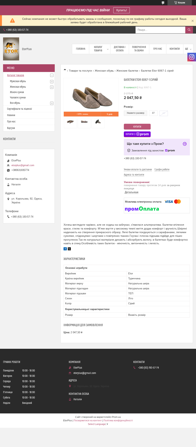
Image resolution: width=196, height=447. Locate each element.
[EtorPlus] (11, 48)
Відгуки (11, 128)
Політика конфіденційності (118, 420)
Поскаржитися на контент (88, 420)
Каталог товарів (98, 49)
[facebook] (65, 249)
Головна (80, 48)
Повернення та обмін (139, 49)
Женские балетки (127, 70)
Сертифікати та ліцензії (19, 109)
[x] (69, 249)
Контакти (175, 48)
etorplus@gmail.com (22, 165)
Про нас (157, 48)
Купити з (131, 134)
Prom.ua (116, 417)
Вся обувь (15, 103)
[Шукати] (189, 29)
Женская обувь (104, 70)
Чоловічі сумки (18, 97)
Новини (11, 115)
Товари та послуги (80, 70)
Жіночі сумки (17, 92)
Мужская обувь (18, 81)
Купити (137, 126)
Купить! (121, 10)
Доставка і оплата (119, 49)
